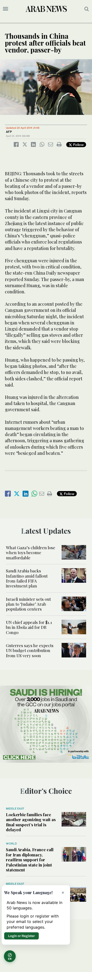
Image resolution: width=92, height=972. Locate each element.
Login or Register (21, 936)
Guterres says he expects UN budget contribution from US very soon (29, 650)
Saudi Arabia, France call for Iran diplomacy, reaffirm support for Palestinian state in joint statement (29, 859)
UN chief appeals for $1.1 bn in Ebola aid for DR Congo (29, 627)
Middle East (15, 808)
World (11, 843)
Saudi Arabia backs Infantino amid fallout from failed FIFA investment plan (27, 578)
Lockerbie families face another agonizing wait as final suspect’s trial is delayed (31, 822)
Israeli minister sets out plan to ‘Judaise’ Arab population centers (28, 604)
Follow (78, 144)
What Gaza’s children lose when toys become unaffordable (30, 552)
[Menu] (5, 9)
